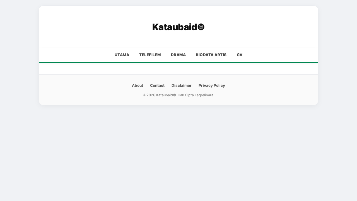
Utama (122, 54)
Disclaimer (182, 85)
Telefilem (150, 54)
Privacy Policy (212, 85)
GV (240, 54)
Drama (178, 54)
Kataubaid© (178, 26)
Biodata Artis (211, 54)
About (137, 85)
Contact (157, 85)
